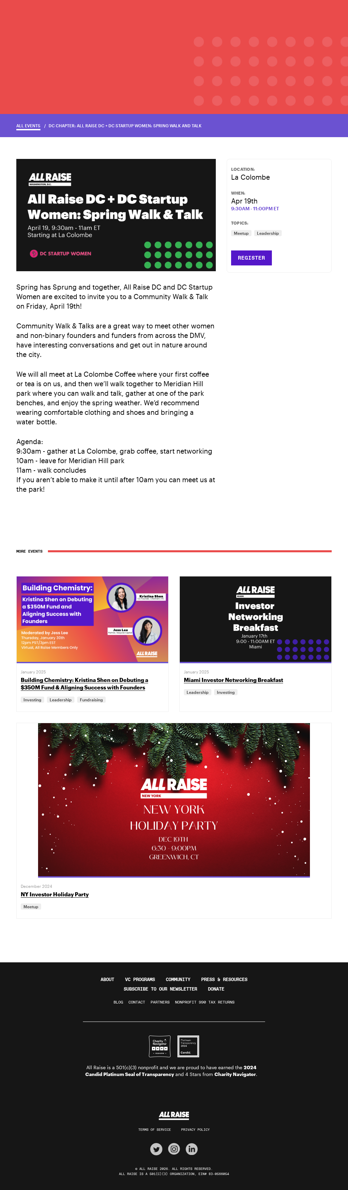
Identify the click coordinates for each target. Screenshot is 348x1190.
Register (251, 257)
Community (178, 979)
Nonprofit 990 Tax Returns (204, 1002)
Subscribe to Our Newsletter (160, 989)
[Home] (174, 1116)
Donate (216, 989)
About (107, 979)
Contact (136, 1002)
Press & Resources (224, 979)
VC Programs (140, 979)
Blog (118, 1002)
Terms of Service (154, 1129)
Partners (160, 1002)
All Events (28, 125)
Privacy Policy (195, 1129)
